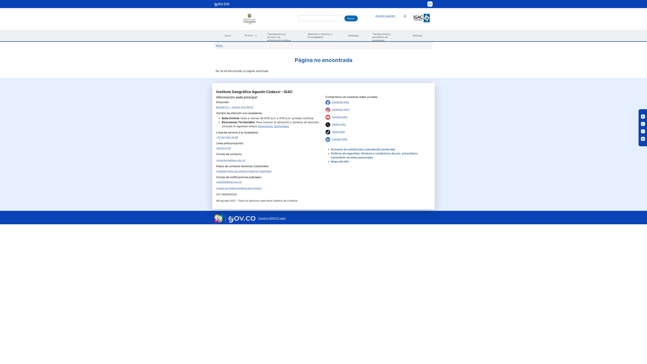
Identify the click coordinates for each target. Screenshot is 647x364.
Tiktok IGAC (338, 131)
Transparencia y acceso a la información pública (279, 37)
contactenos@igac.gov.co (230, 160)
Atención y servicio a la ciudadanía (320, 35)
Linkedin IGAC (339, 139)
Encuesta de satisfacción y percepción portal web (363, 149)
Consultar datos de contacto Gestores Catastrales (243, 171)
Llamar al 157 (223, 148)
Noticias (417, 35)
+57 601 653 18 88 (227, 137)
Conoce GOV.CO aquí (271, 218)
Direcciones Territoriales (273, 126)
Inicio (228, 35)
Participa (353, 35)
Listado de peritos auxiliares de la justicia (238, 188)
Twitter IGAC (339, 124)
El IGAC (249, 35)
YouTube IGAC (340, 116)
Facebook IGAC (340, 102)
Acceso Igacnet (385, 16)
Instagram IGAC (340, 109)
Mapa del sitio (340, 161)
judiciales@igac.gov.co (229, 181)
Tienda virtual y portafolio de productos (381, 37)
